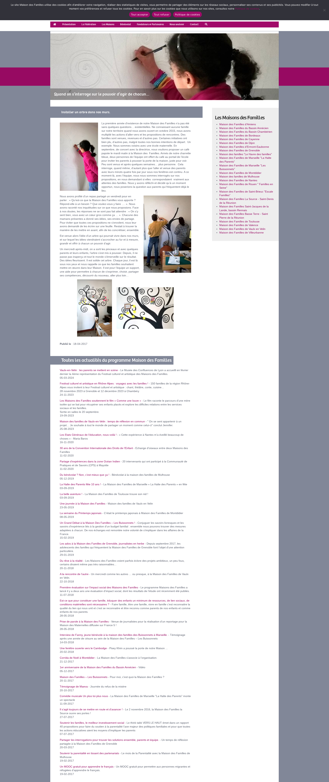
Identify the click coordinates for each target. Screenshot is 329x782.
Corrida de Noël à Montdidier (77, 657)
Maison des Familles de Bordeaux (239, 135)
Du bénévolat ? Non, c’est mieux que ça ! (84, 474)
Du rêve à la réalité (71, 560)
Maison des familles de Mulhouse (239, 176)
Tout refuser (161, 14)
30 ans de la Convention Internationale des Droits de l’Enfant (96, 448)
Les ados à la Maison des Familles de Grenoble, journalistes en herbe (102, 543)
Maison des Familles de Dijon (237, 142)
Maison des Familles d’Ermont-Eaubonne (244, 146)
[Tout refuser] (324, 10)
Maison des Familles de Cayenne (239, 139)
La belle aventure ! (71, 494)
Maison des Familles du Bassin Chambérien (245, 131)
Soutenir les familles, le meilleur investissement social (92, 722)
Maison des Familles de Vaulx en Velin (242, 228)
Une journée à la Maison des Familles (82, 503)
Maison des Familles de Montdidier (240, 172)
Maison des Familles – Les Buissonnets (83, 677)
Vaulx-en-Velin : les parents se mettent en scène (89, 370)
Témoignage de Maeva (74, 686)
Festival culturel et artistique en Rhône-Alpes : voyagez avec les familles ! (104, 383)
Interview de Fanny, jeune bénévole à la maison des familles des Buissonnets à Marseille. (114, 634)
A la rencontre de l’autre (74, 574)
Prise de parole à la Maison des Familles (84, 621)
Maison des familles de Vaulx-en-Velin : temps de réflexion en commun (102, 421)
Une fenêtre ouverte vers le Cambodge (83, 648)
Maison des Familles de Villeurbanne (241, 232)
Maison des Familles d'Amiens (237, 124)
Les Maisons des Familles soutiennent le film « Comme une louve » (100, 400)
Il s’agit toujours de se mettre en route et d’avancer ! (91, 709)
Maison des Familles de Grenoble (239, 150)
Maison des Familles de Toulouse (239, 221)
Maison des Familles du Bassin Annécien (243, 128)
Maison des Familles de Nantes (238, 180)
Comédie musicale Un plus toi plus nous (84, 696)
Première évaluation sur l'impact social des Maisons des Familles (99, 587)
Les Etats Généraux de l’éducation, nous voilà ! (88, 434)
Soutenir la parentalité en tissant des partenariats (89, 753)
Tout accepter (139, 14)
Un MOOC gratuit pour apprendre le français (86, 766)
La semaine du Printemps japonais (80, 513)
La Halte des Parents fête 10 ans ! (80, 484)
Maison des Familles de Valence (238, 225)
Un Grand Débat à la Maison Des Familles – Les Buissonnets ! (97, 522)
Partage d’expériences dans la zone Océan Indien (90, 461)
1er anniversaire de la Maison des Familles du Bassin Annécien (98, 667)
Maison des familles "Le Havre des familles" (245, 154)
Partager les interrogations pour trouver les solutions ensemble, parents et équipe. (109, 739)
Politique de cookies (247, 8)
